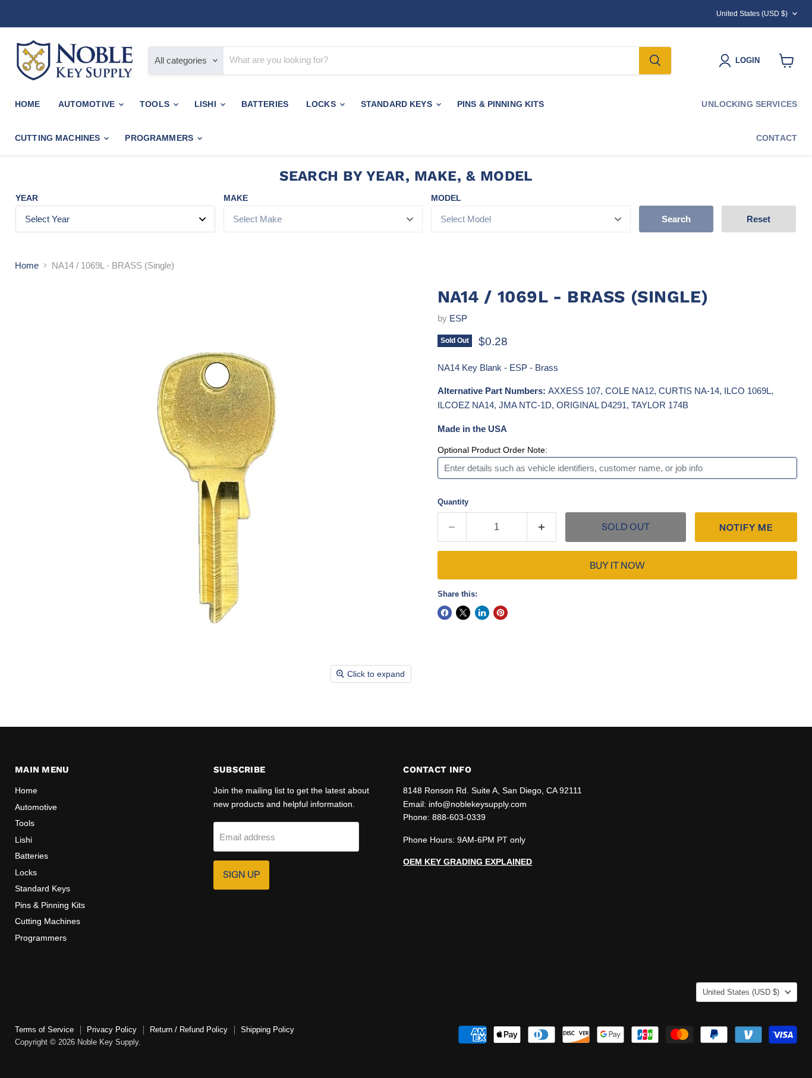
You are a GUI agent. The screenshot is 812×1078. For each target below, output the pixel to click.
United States (752, 14)
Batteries (264, 104)
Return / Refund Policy (189, 1029)
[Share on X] (463, 613)
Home (27, 104)
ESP (458, 318)
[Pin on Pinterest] (500, 613)
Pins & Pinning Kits (501, 104)
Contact (776, 138)
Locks (322, 104)
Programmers (160, 138)
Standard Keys (398, 104)
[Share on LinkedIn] (482, 613)
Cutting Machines (58, 138)
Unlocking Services (749, 104)
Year (26, 198)
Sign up (241, 874)
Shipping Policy (267, 1029)
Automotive (88, 104)
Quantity (453, 501)
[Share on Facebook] (445, 613)
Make (236, 198)
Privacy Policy (112, 1029)
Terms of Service (44, 1029)
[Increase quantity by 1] (541, 527)
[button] (746, 527)
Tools (156, 104)
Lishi (206, 104)
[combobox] (431, 60)
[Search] (655, 60)
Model (446, 198)
